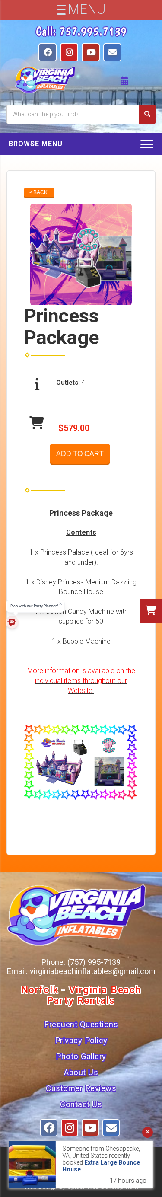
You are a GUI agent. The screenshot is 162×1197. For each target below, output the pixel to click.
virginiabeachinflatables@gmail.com (93, 971)
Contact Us (81, 1104)
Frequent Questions (81, 1024)
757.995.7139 (93, 31)
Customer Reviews (81, 1088)
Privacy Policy (81, 1040)
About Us (81, 1072)
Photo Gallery (81, 1056)
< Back (38, 192)
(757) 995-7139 (94, 962)
